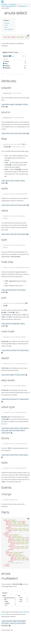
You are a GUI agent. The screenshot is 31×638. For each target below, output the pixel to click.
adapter (21, 612)
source (5, 424)
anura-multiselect (9, 29)
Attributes (7, 23)
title (25, 612)
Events (6, 25)
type (21, 417)
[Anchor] (17, 80)
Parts (6, 27)
